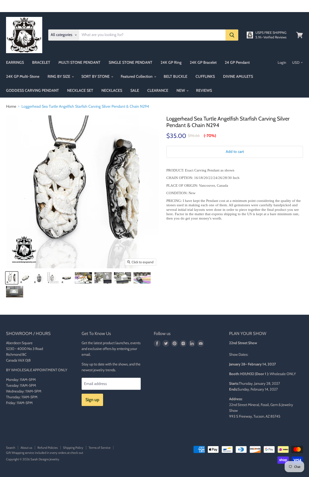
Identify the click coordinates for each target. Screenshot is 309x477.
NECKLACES (111, 90)
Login (282, 62)
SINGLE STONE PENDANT (130, 62)
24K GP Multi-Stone (22, 76)
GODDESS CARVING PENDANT (32, 90)
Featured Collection (137, 76)
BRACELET (41, 62)
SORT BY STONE (96, 76)
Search (10, 447)
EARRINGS (15, 62)
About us (26, 447)
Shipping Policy (73, 447)
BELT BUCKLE (175, 76)
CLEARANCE (157, 90)
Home (11, 106)
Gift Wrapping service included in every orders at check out (44, 453)
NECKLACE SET (80, 90)
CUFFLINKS (205, 76)
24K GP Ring (171, 62)
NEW (181, 90)
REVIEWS (204, 90)
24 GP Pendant (237, 62)
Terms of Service (100, 447)
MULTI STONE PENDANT (79, 62)
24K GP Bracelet (203, 62)
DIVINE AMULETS (238, 76)
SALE (134, 90)
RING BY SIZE (59, 76)
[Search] (231, 35)
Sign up (92, 399)
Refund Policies (47, 447)
